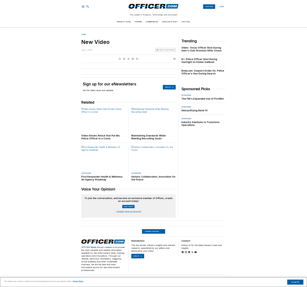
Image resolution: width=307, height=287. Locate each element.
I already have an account (128, 228)
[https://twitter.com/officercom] (192, 268)
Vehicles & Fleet (170, 22)
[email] (137, 59)
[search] (87, 6)
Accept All (295, 282)
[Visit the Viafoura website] (169, 208)
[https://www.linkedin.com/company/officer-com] (189, 268)
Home (83, 34)
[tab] (88, 197)
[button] (83, 6)
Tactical (186, 22)
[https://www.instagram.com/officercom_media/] (186, 268)
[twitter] (128, 59)
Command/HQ (152, 22)
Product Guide (124, 22)
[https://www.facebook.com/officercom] (182, 268)
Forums (138, 22)
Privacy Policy (78, 281)
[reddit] (133, 59)
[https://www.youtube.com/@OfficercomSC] (195, 268)
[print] (174, 59)
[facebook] (120, 59)
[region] (128, 202)
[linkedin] (124, 59)
